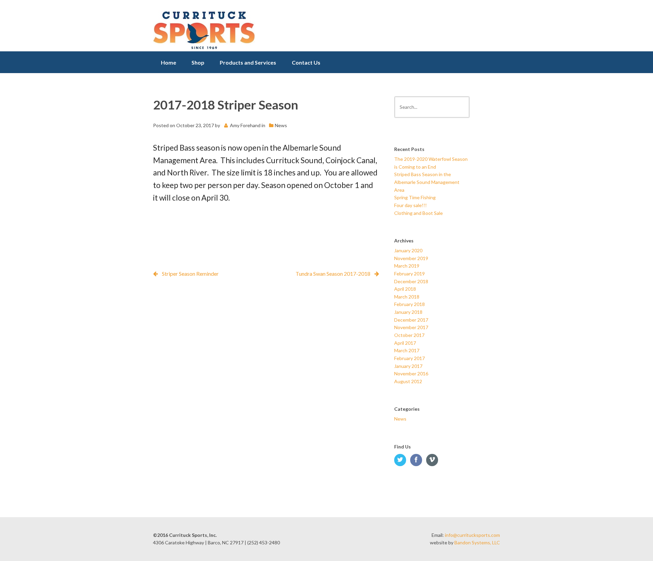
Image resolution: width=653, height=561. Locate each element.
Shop (197, 62)
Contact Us (306, 62)
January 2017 (408, 366)
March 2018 (406, 297)
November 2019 (411, 258)
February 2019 (409, 273)
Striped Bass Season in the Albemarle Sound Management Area (426, 181)
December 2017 (411, 320)
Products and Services (248, 62)
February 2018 (409, 304)
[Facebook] (417, 460)
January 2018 (408, 312)
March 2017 (406, 350)
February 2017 (409, 358)
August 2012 (408, 381)
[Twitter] (401, 460)
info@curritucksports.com (472, 535)
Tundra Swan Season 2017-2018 (333, 273)
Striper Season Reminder (190, 273)
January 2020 (408, 250)
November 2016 (411, 373)
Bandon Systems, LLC (477, 542)
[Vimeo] (433, 460)
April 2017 (405, 343)
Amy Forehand (245, 125)
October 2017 (409, 335)
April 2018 (405, 289)
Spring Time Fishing (415, 197)
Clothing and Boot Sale (418, 213)
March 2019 (406, 266)
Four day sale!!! (410, 205)
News (281, 125)
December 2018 (411, 281)
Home (168, 62)
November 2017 (411, 327)
